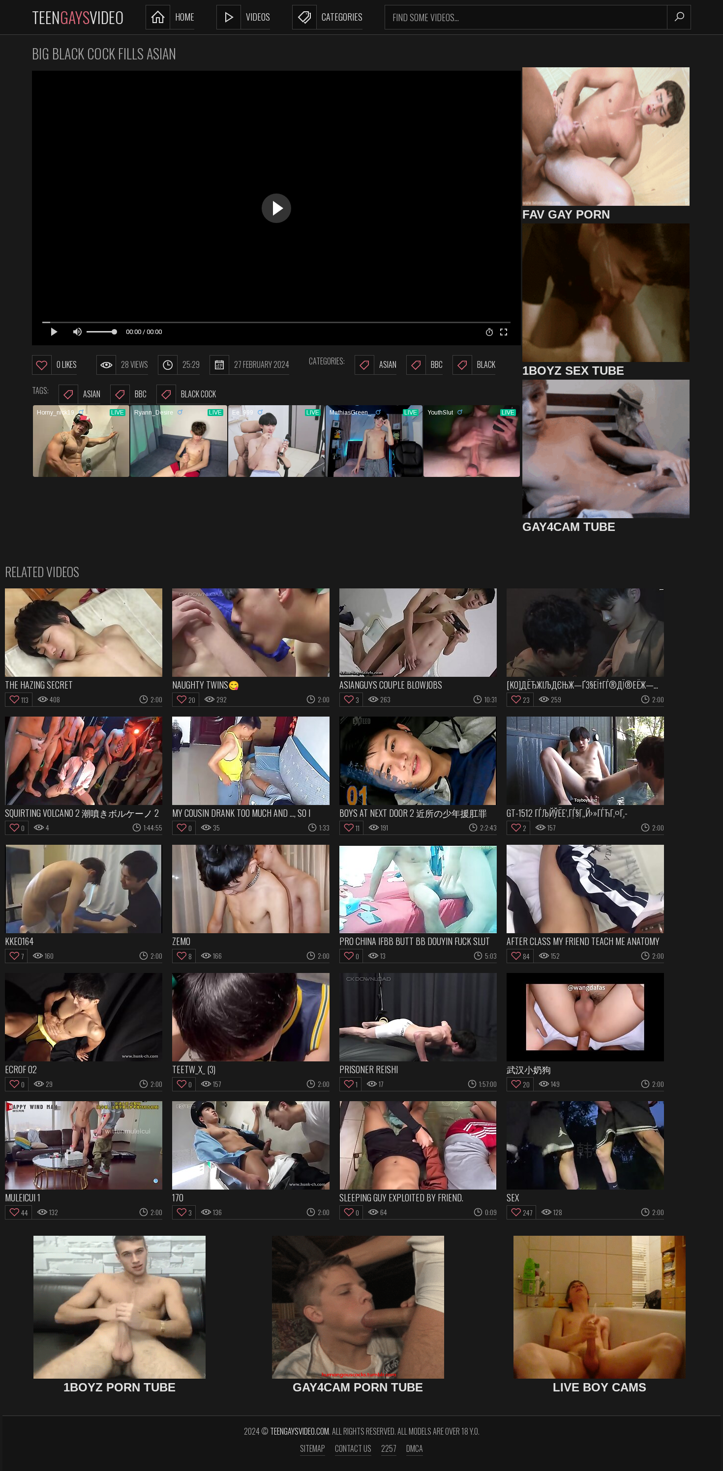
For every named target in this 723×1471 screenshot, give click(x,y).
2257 (388, 1448)
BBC (437, 364)
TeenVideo (77, 16)
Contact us (353, 1448)
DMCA (414, 1448)
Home (184, 16)
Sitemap (312, 1448)
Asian (387, 364)
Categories (342, 16)
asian (91, 394)
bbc (141, 394)
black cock (198, 394)
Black (486, 364)
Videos (258, 16)
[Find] (679, 17)
